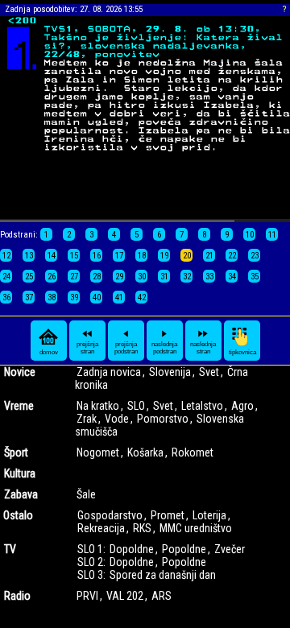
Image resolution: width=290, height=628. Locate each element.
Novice (20, 372)
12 (6, 255)
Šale (86, 494)
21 (209, 255)
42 (142, 297)
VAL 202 (124, 595)
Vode (117, 418)
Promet (167, 515)
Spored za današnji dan (163, 574)
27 (74, 276)
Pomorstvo (162, 418)
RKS (142, 528)
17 (119, 255)
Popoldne (184, 549)
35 (255, 276)
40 (97, 297)
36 (6, 297)
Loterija (209, 515)
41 (119, 297)
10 (250, 234)
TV (10, 549)
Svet (209, 372)
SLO (136, 405)
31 (164, 276)
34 (232, 276)
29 (119, 276)
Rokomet (192, 452)
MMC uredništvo (196, 528)
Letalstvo (202, 405)
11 (272, 234)
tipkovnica (242, 352)
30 (142, 276)
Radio (17, 595)
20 (187, 255)
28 (97, 276)
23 (255, 255)
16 (97, 255)
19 (164, 255)
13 (29, 255)
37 (29, 297)
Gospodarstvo (110, 515)
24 (6, 276)
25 (29, 276)
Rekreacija (101, 528)
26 (52, 276)
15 (74, 255)
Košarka (145, 452)
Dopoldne (132, 549)
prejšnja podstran (126, 348)
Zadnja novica (109, 372)
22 (232, 255)
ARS (161, 595)
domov (48, 352)
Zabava (21, 494)
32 (187, 276)
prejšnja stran (87, 348)
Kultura (20, 473)
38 (52, 297)
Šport (16, 452)
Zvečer (229, 549)
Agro (242, 405)
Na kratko (98, 405)
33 (209, 276)
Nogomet (98, 452)
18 (142, 255)
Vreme (19, 405)
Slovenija (170, 372)
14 (52, 255)
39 (74, 297)
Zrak (87, 418)
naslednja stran (203, 348)
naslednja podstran (164, 348)
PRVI (87, 595)
